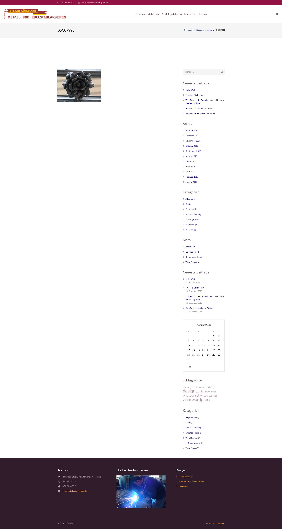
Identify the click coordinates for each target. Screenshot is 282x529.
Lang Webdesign (185, 477)
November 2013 (193, 141)
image (205, 391)
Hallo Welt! (190, 90)
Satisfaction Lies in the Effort (199, 108)
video (187, 400)
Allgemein (190, 199)
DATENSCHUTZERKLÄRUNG (191, 482)
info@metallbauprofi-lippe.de (94, 2)
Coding (189, 204)
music (213, 391)
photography (192, 395)
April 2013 (190, 166)
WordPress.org (192, 262)
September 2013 (193, 151)
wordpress (202, 399)
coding (209, 387)
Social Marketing (193, 214)
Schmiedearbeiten (204, 30)
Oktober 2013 (192, 146)
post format (207, 396)
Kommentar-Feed (194, 257)
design (189, 391)
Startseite (188, 30)
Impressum (183, 486)
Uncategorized (192, 219)
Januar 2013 (191, 182)
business (198, 387)
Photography (191, 209)
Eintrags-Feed (192, 252)
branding (187, 387)
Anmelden (190, 247)
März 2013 (190, 171)
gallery (198, 392)
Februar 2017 (192, 130)
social (214, 396)
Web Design (191, 224)
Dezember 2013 (193, 135)
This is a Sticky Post (195, 95)
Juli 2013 (190, 161)
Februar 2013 (192, 177)
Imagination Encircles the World (200, 113)
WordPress (191, 230)
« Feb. (189, 367)
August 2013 (191, 156)
